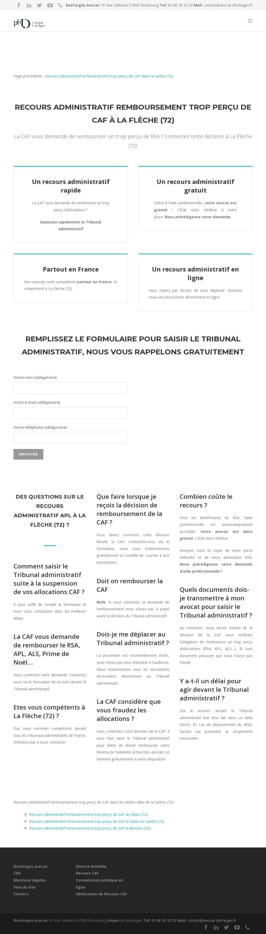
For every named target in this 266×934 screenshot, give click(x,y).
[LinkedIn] (29, 5)
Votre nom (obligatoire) (35, 377)
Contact (21, 893)
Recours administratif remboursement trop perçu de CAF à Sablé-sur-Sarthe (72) (96, 821)
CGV (17, 873)
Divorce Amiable (91, 866)
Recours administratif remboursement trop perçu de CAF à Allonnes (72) (90, 828)
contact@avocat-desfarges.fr (228, 5)
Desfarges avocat (30, 866)
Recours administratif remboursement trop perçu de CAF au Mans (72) (88, 814)
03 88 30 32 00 (181, 5)
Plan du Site (25, 887)
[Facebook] (19, 5)
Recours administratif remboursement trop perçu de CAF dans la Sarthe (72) (109, 76)
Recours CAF (87, 873)
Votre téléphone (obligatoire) (40, 427)
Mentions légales (30, 880)
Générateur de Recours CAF (101, 893)
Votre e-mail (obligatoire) (37, 402)
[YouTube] (50, 5)
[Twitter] (39, 5)
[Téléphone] (60, 5)
